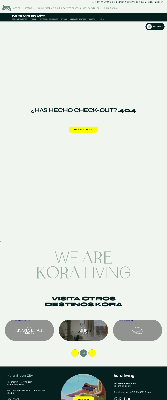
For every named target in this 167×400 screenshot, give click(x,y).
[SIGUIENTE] (92, 353)
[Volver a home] (6, 8)
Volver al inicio (83, 130)
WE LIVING (83, 264)
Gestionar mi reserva (155, 2)
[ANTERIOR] (75, 353)
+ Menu (101, 19)
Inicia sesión (111, 8)
